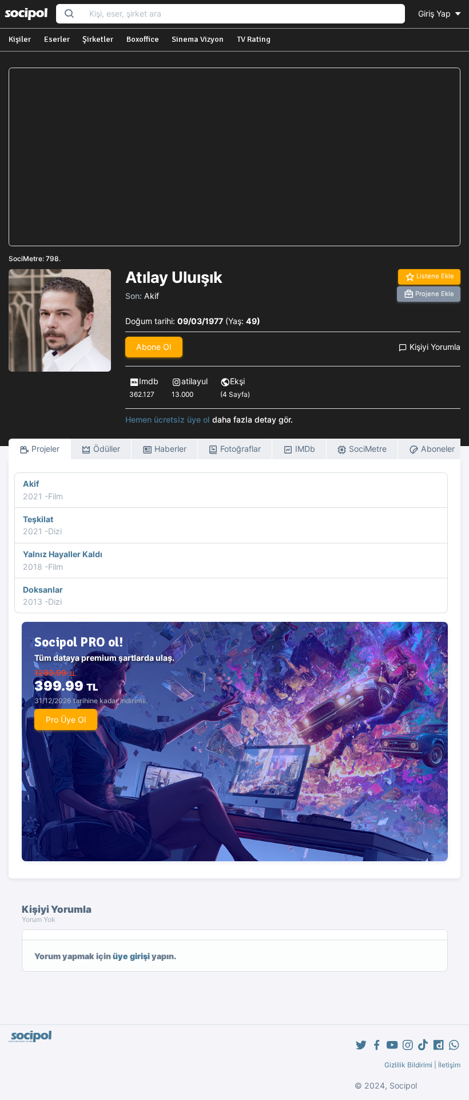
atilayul (194, 381)
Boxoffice (142, 39)
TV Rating (254, 39)
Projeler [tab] (44, 449)
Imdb (148, 381)
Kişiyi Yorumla (433, 347)
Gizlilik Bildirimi (408, 1064)
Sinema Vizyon (198, 39)
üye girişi (131, 956)
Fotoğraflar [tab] (239, 449)
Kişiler (20, 39)
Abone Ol (153, 347)
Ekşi (237, 381)
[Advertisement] (234, 157)
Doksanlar (43, 589)
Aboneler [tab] (437, 449)
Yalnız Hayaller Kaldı (62, 554)
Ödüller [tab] (105, 449)
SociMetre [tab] (367, 449)
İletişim (449, 1064)
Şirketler (97, 39)
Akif (151, 296)
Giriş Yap (435, 13)
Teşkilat (38, 519)
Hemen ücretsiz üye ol (167, 419)
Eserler (57, 39)
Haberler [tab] (169, 449)
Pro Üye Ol (66, 719)
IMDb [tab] (304, 449)
